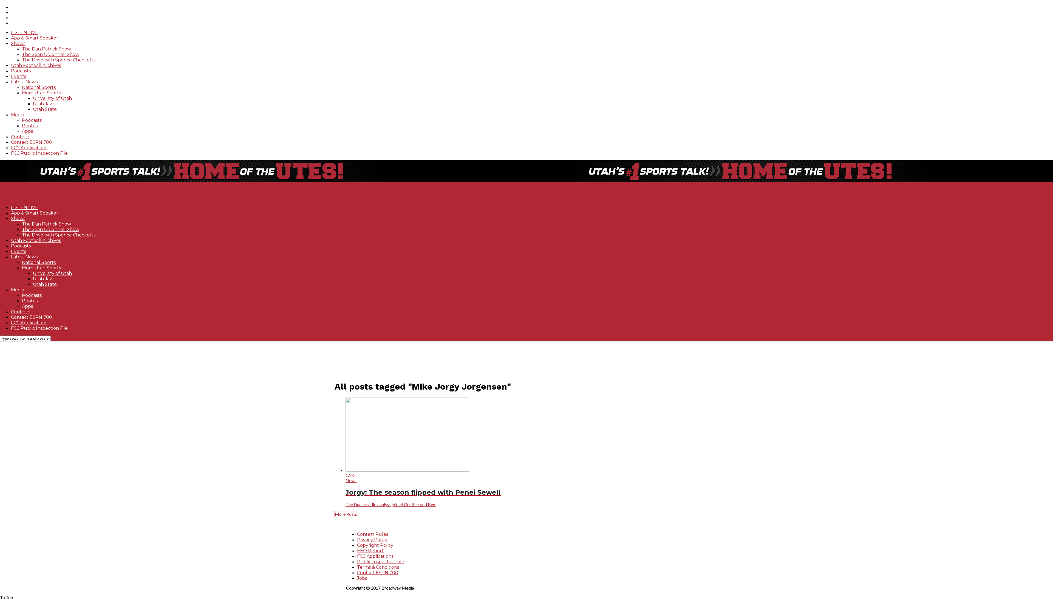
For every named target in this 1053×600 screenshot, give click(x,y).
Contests (20, 136)
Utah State (45, 109)
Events (18, 76)
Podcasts (21, 71)
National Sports (39, 87)
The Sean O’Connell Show (50, 54)
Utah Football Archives (36, 65)
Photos (30, 125)
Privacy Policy (372, 539)
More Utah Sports (41, 92)
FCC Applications (29, 147)
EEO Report (370, 550)
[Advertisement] (499, 358)
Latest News (24, 81)
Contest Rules (372, 534)
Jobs (362, 578)
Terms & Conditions (378, 567)
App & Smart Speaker (34, 38)
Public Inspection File (380, 561)
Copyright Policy (375, 545)
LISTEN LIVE (24, 32)
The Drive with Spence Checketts (58, 60)
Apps (27, 131)
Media (17, 114)
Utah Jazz (44, 103)
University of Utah (52, 98)
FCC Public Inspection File (39, 153)
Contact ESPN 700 (31, 142)
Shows (18, 43)
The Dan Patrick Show (46, 49)
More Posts (346, 514)
